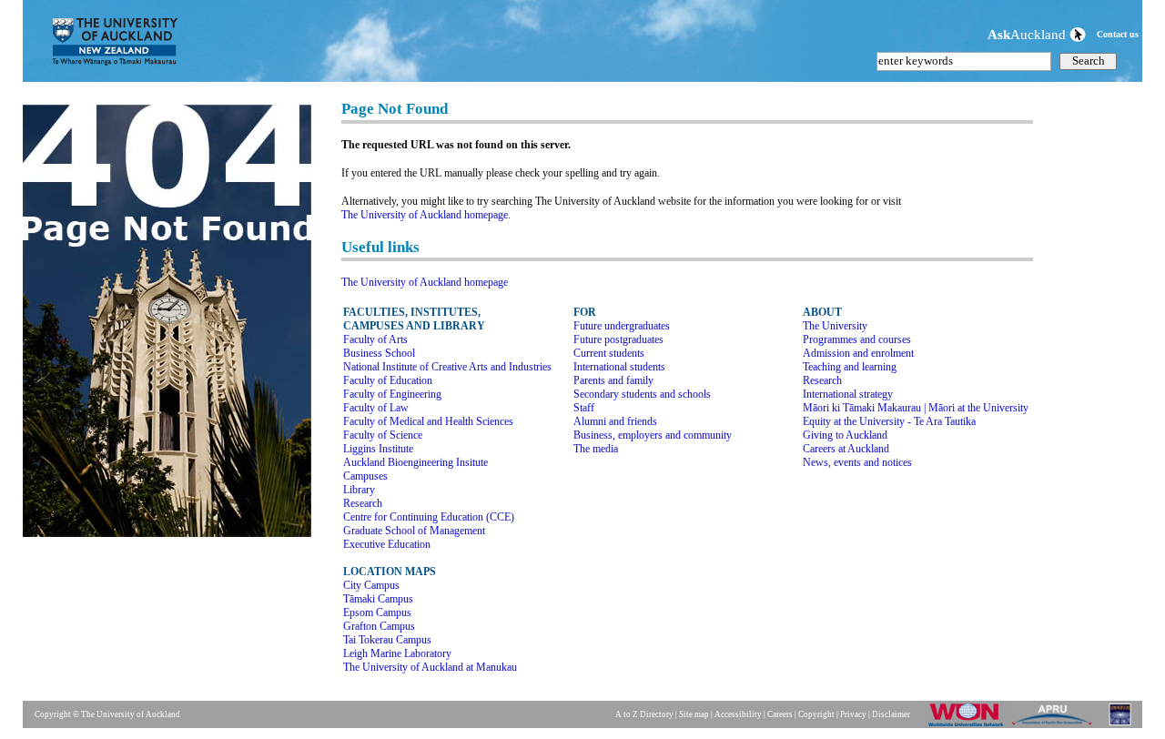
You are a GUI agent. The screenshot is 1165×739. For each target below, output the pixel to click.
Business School (379, 353)
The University (835, 325)
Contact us (1118, 34)
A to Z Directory (644, 714)
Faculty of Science (382, 435)
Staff (583, 407)
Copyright (816, 714)
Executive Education (387, 544)
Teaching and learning (850, 366)
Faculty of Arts (375, 339)
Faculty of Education (387, 380)
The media (595, 448)
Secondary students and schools (642, 394)
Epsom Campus (377, 612)
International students (619, 366)
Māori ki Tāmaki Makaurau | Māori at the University (915, 407)
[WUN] (969, 725)
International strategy (848, 394)
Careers (780, 714)
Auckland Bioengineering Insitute (415, 462)
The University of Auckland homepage (424, 282)
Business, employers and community (652, 435)
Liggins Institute (378, 448)
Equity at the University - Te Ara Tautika (889, 421)
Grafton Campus (379, 626)
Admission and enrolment (858, 353)
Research (362, 503)
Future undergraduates (621, 325)
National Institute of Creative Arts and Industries (447, 366)
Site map (694, 714)
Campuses (365, 476)
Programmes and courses (857, 339)
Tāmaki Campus (378, 598)
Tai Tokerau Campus (387, 639)
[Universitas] (1121, 725)
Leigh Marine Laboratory (397, 653)
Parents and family (613, 380)
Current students (608, 353)
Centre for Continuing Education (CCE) (428, 517)
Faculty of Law (376, 407)
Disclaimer (891, 714)
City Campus (371, 585)
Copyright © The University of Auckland (107, 714)
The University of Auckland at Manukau (430, 667)
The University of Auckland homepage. (426, 214)
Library (359, 489)
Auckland (1028, 34)
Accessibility (738, 714)
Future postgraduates (618, 339)
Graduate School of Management (414, 530)
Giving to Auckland (845, 435)
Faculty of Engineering (392, 394)
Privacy (853, 714)
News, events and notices (857, 462)
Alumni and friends (615, 421)
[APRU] (1055, 725)
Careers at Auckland (846, 448)
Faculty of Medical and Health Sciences (428, 421)
